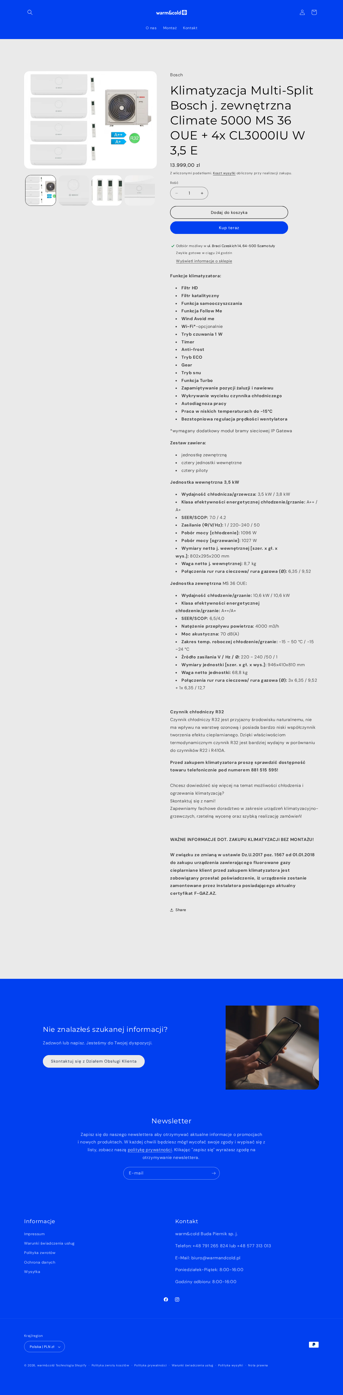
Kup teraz (229, 227)
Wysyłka (32, 1271)
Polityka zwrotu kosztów (110, 1365)
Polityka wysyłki (230, 1365)
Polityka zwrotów (40, 1252)
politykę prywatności (150, 1150)
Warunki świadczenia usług (49, 1243)
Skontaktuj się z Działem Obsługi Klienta (94, 1061)
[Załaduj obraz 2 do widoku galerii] (73, 190)
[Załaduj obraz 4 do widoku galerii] (140, 190)
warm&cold (46, 1365)
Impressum (34, 1233)
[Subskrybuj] (213, 1173)
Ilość (174, 182)
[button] (30, 12)
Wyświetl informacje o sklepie (204, 261)
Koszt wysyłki (224, 173)
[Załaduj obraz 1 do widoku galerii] (40, 190)
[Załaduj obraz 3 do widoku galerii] (107, 190)
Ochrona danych (39, 1262)
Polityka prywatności (150, 1365)
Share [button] (181, 909)
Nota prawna (258, 1365)
